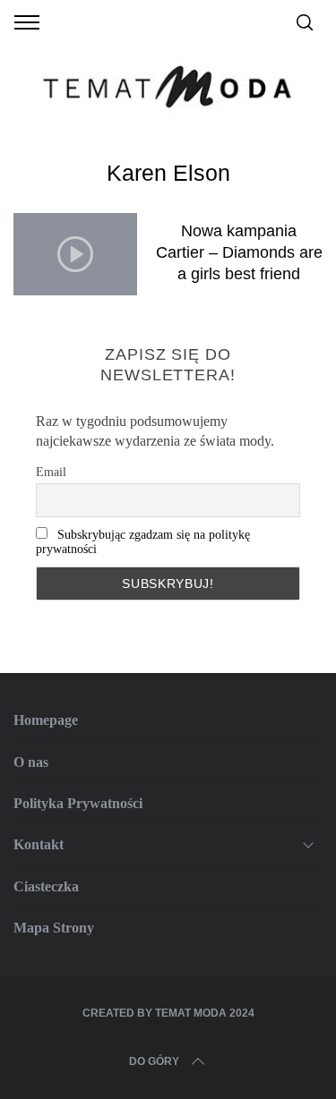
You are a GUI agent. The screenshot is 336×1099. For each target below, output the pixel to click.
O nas (30, 762)
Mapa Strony (53, 927)
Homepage (45, 720)
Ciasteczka (46, 886)
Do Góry (154, 1061)
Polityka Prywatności (77, 803)
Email (51, 472)
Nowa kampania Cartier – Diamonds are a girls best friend (239, 252)
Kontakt (38, 844)
